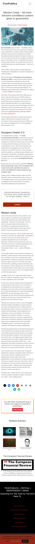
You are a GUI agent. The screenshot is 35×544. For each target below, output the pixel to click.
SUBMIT (17, 205)
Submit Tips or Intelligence (19, 526)
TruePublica (25, 47)
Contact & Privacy (19, 514)
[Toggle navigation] (30, 4)
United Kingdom (22, 25)
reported (23, 164)
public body (20, 235)
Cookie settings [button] (15, 541)
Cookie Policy (19, 522)
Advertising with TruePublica (19, 510)
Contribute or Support (19, 518)
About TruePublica (19, 506)
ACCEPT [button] (25, 541)
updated (10, 91)
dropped (28, 123)
